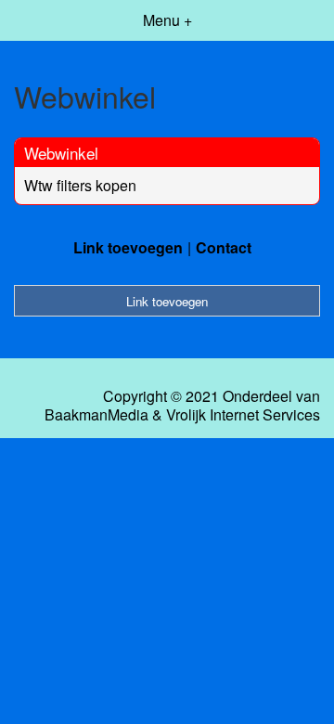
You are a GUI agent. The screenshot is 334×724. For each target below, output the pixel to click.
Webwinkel (61, 152)
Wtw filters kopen (80, 185)
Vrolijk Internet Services (243, 415)
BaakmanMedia (96, 415)
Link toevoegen (128, 247)
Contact (223, 247)
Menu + (167, 20)
